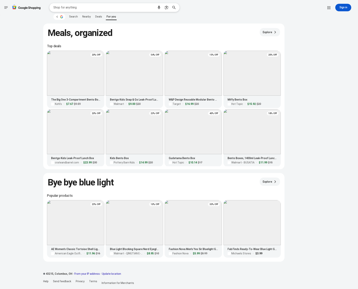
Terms (93, 281)
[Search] (175, 7)
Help (45, 281)
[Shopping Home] (26, 8)
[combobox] (103, 7)
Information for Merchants (118, 282)
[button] (159, 7)
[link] (73, 16)
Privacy (80, 281)
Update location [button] (111, 273)
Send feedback (62, 281)
